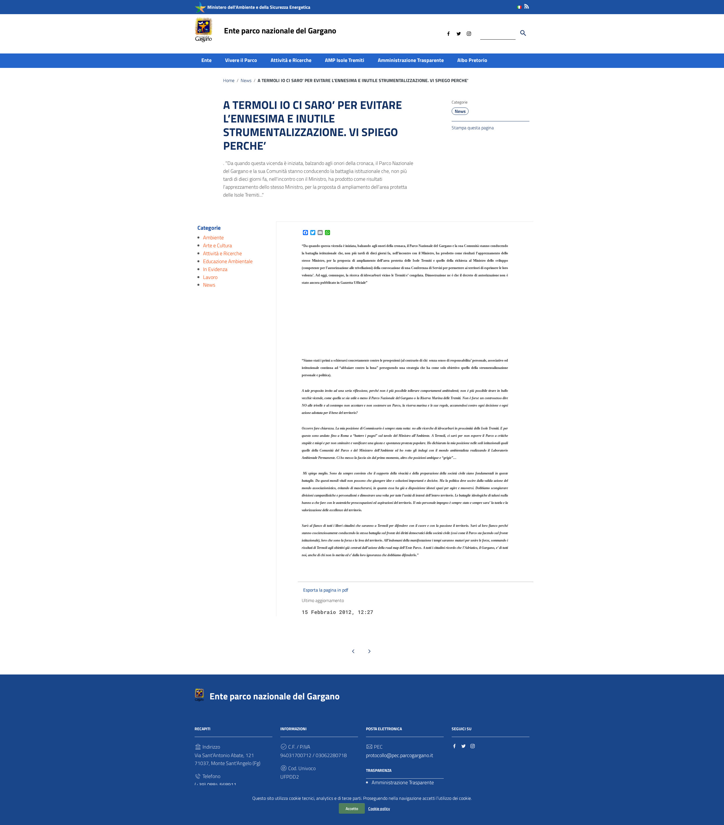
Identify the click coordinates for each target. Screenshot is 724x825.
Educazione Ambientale (228, 261)
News (246, 80)
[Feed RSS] (526, 5)
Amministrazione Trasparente (411, 60)
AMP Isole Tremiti (344, 60)
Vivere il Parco (241, 60)
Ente (206, 60)
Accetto (352, 808)
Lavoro (210, 277)
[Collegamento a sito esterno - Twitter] (458, 33)
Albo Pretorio (472, 60)
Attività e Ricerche (291, 60)
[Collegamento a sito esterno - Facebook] (448, 33)
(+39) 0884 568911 (215, 785)
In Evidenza (215, 269)
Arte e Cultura (217, 245)
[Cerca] (523, 33)
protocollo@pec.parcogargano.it (399, 755)
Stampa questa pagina (473, 127)
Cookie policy (379, 808)
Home (228, 80)
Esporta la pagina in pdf (325, 589)
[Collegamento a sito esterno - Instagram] (469, 33)
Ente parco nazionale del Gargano (280, 30)
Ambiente (213, 237)
